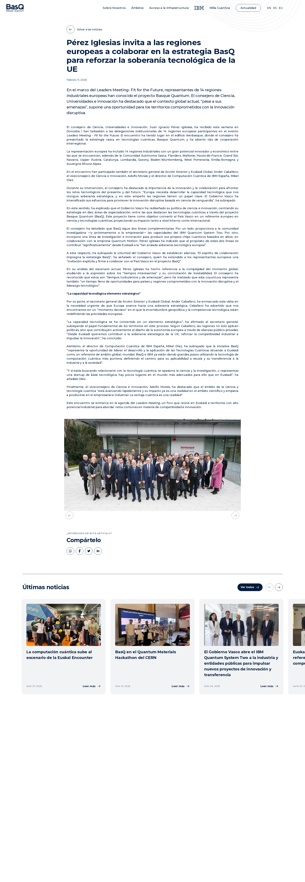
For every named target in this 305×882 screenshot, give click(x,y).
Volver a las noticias (89, 29)
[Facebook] (79, 551)
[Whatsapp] (70, 551)
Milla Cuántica (220, 8)
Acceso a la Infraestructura (169, 8)
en (269, 8)
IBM (199, 8)
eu (281, 8)
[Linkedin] (98, 551)
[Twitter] (89, 551)
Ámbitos (137, 8)
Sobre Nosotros (114, 8)
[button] (69, 515)
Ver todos (247, 587)
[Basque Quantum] (15, 8)
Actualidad (248, 8)
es (275, 8)
